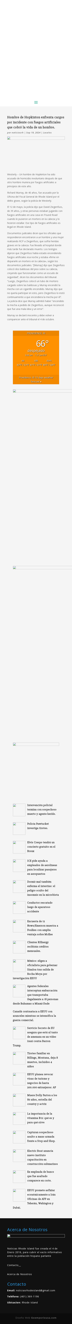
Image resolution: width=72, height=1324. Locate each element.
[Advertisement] (36, 60)
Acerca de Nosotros (19, 1274)
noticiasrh (18, 132)
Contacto (13, 1265)
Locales (47, 132)
